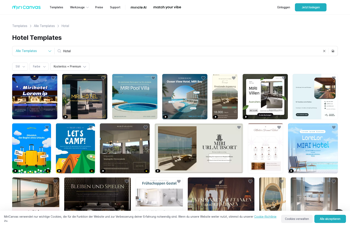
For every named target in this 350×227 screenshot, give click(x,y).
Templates (19, 26)
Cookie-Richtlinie (265, 216)
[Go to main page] (26, 8)
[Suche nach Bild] (333, 51)
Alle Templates (44, 26)
